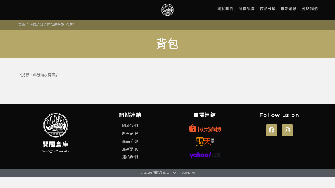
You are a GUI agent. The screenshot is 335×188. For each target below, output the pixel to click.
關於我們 (225, 8)
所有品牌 (247, 8)
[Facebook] (271, 130)
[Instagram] (287, 130)
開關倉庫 (55, 144)
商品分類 (268, 8)
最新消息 (289, 8)
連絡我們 (310, 8)
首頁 (21, 24)
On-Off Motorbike (56, 151)
